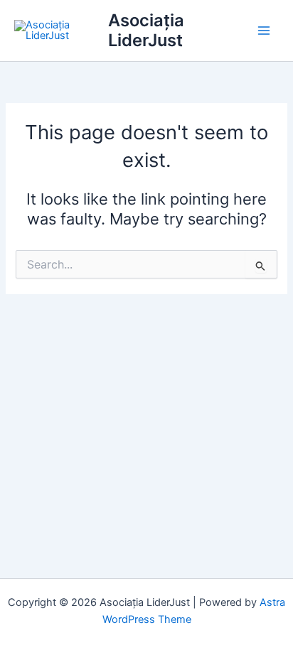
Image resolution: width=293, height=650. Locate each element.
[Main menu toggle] (264, 30)
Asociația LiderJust (146, 30)
